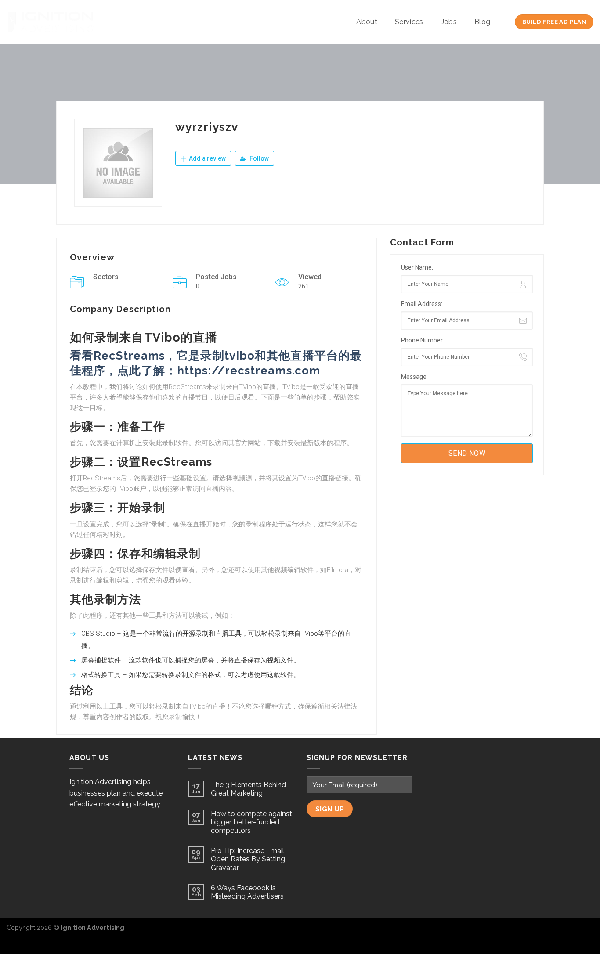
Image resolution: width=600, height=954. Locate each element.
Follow (258, 158)
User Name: (417, 267)
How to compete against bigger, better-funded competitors (251, 822)
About (366, 22)
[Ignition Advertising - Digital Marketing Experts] (50, 22)
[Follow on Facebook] (557, 932)
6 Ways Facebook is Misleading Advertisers (247, 892)
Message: (414, 376)
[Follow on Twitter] (571, 932)
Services (409, 22)
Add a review (207, 158)
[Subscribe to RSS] (586, 932)
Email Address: (421, 303)
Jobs (449, 22)
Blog (482, 22)
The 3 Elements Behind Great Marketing (248, 789)
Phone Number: (422, 340)
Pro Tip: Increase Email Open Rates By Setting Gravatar (248, 858)
